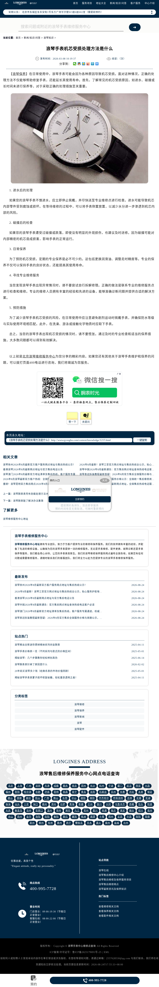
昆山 (37, 798)
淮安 (122, 810)
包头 (140, 804)
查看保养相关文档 (109, 911)
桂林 (50, 823)
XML (106, 952)
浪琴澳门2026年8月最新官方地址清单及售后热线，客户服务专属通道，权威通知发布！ (52, 474)
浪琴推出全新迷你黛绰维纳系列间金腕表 (37, 644)
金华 (28, 816)
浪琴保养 (19, 74)
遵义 (98, 823)
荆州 (110, 816)
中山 (74, 798)
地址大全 (101, 3)
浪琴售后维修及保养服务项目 (115, 879)
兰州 (90, 804)
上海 (19, 785)
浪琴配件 (79, 729)
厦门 (120, 785)
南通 (104, 810)
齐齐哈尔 (104, 798)
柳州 (41, 823)
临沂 (113, 810)
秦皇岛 (18, 810)
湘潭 (92, 816)
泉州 (32, 823)
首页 (75, 3)
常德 (147, 816)
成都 (56, 785)
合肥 (38, 792)
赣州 (44, 804)
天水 (89, 823)
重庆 (65, 785)
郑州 (83, 785)
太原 (140, 792)
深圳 (38, 785)
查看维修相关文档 (109, 906)
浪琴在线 (104, 870)
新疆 (81, 804)
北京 (10, 785)
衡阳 (56, 816)
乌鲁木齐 (120, 804)
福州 (8, 792)
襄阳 (74, 816)
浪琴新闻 (79, 717)
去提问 (86, 422)
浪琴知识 (49, 38)
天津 (47, 785)
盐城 (116, 823)
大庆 (8, 810)
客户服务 (135, 3)
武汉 (129, 785)
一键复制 (142, 440)
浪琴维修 (79, 704)
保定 (149, 792)
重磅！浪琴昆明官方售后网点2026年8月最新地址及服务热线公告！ (40, 484)
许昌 (129, 816)
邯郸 (19, 798)
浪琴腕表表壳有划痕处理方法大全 (32, 494)
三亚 (26, 804)
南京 (74, 785)
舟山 (10, 816)
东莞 (64, 798)
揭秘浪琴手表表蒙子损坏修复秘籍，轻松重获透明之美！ (46, 677)
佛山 (55, 798)
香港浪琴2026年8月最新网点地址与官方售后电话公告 (33, 469)
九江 (77, 810)
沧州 (28, 810)
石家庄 (103, 792)
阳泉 (149, 804)
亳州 (149, 810)
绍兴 (140, 810)
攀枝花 (79, 823)
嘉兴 (95, 810)
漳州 (53, 804)
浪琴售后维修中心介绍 (111, 875)
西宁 (68, 823)
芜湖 (147, 798)
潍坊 (67, 810)
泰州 (107, 823)
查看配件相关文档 (109, 916)
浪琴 (79, 723)
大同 (108, 804)
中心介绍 (150, 3)
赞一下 (72, 422)
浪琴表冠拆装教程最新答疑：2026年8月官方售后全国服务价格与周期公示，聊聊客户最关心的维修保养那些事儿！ (59, 618)
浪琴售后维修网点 (109, 884)
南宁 (74, 792)
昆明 (56, 792)
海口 (35, 804)
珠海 (8, 804)
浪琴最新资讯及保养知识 (112, 889)
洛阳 (38, 816)
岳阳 (47, 816)
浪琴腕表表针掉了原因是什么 (31, 664)
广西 (46, 798)
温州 (49, 810)
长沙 (92, 785)
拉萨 (62, 804)
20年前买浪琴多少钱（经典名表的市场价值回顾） (42, 671)
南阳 (138, 816)
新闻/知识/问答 (118, 3)
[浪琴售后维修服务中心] (41, 854)
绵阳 (92, 798)
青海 (71, 804)
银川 (99, 804)
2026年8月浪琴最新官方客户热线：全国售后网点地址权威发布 (38, 479)
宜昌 (120, 816)
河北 (131, 792)
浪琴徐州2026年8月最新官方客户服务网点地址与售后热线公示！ (39, 464)
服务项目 (87, 3)
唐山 (10, 798)
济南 (47, 792)
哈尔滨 (27, 792)
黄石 (65, 816)
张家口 (39, 810)
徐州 (58, 810)
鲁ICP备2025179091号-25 (86, 952)
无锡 (138, 798)
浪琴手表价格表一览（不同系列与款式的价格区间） (44, 651)
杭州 (101, 785)
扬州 (19, 816)
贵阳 (17, 792)
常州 (86, 810)
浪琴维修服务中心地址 (15, 519)
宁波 (110, 785)
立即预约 (79, 499)
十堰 (101, 816)
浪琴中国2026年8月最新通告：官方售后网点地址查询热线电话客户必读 (55, 604)
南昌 (65, 792)
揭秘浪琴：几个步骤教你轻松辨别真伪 (36, 658)
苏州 (113, 792)
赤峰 (131, 804)
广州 (28, 785)
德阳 (83, 798)
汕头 (17, 804)
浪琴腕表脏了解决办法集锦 (28, 500)
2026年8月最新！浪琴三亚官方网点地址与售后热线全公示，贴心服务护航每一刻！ (59, 591)
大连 (147, 785)
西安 (138, 785)
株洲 (83, 816)
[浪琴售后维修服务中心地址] (26, 854)
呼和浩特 (118, 798)
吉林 (129, 798)
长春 (122, 792)
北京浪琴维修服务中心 (38, 356)
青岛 (83, 792)
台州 (125, 823)
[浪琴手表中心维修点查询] (6, 3)
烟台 (131, 810)
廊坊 (28, 798)
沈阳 (92, 792)
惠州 (59, 823)
